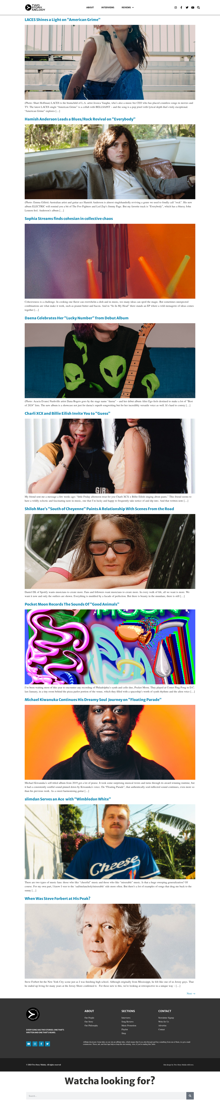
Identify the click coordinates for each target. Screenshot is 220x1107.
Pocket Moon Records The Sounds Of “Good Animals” (72, 604)
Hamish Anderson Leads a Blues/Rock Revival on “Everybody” (80, 119)
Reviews (126, 7)
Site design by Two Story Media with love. (178, 1064)
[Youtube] (192, 7)
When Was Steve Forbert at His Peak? (57, 898)
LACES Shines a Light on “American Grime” (62, 19)
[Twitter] (187, 7)
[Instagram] (175, 7)
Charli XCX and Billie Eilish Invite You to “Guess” (67, 413)
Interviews (107, 7)
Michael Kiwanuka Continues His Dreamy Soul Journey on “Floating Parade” (93, 699)
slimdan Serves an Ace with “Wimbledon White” (68, 799)
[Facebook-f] (181, 7)
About (90, 7)
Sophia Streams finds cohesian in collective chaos (69, 218)
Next (191, 993)
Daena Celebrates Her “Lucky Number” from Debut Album (77, 318)
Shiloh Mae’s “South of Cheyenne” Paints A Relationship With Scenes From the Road (99, 509)
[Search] (198, 7)
